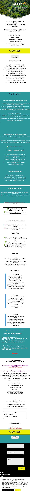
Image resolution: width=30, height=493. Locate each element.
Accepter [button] (18, 489)
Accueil (2, 472)
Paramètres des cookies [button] (8, 489)
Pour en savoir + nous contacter (15, 367)
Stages (2, 476)
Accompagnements (5, 474)
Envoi (21, 469)
